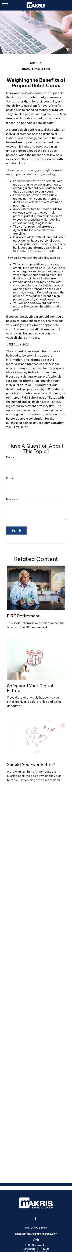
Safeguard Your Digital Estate (30, 688)
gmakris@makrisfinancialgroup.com (36, 1233)
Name (10, 457)
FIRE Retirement (23, 615)
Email (10, 478)
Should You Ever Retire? (31, 764)
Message (12, 499)
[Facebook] (35, 1218)
